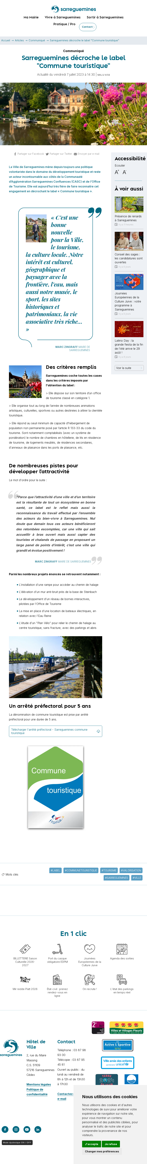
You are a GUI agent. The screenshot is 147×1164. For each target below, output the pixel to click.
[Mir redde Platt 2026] (25, 972)
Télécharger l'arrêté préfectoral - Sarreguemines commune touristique (49, 731)
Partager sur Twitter (61, 153)
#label (55, 870)
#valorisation (131, 870)
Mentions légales (39, 1084)
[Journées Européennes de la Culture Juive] (90, 942)
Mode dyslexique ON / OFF (17, 1142)
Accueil (5, 40)
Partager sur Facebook (31, 153)
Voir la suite (123, 368)
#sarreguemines (116, 877)
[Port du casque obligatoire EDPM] (57, 942)
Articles (19, 40)
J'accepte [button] (91, 1144)
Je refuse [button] (111, 1144)
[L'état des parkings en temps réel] (122, 972)
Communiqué (37, 40)
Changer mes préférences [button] (102, 1151)
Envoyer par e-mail (88, 153)
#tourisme (109, 870)
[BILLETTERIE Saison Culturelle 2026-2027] (25, 942)
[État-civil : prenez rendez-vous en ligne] (57, 972)
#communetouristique (81, 870)
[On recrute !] (90, 972)
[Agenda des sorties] (122, 942)
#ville (137, 877)
